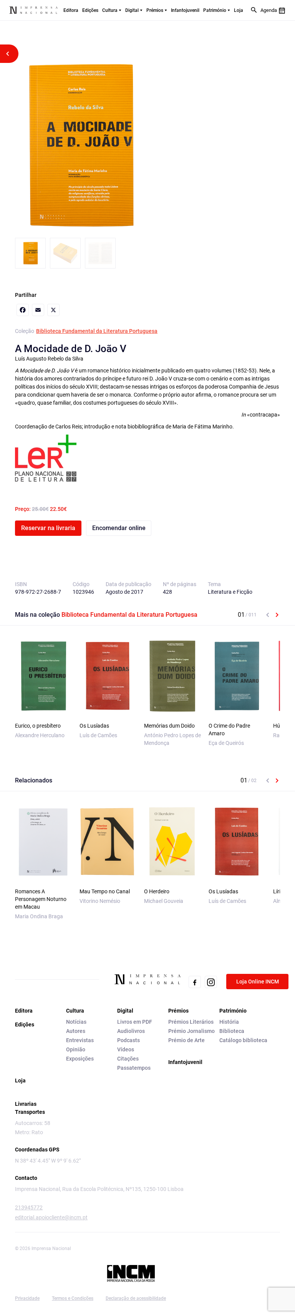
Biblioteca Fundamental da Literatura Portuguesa (96, 331)
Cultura (110, 10)
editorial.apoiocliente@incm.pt (51, 1217)
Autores (75, 1031)
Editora (70, 10)
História (229, 1022)
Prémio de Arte (186, 1040)
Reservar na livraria (48, 528)
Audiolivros (131, 1031)
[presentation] (268, 615)
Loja (238, 10)
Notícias (76, 1022)
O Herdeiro (156, 891)
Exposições (80, 1059)
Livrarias (25, 1104)
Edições (90, 10)
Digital (132, 10)
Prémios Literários (191, 1022)
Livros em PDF (134, 1022)
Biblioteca (231, 1031)
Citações (128, 1059)
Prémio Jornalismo (191, 1031)
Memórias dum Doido (169, 726)
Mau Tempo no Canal (105, 891)
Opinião (75, 1049)
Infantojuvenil (185, 10)
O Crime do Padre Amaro (229, 729)
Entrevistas (80, 1040)
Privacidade (27, 1298)
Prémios (154, 10)
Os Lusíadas (94, 726)
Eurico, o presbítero (38, 726)
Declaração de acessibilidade (136, 1298)
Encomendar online (119, 528)
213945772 (29, 1207)
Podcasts (128, 1040)
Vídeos (125, 1049)
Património (214, 10)
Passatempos (134, 1068)
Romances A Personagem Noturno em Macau (40, 899)
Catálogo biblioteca (243, 1040)
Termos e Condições (72, 1298)
